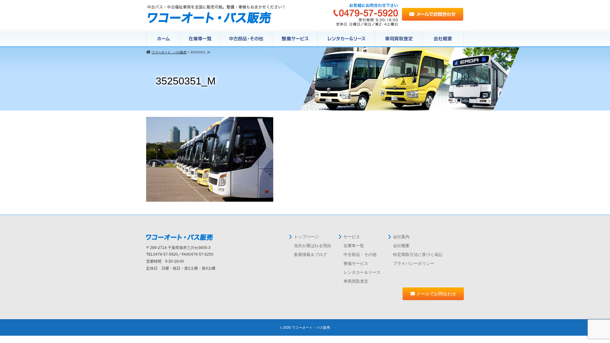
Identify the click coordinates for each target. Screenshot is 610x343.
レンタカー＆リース (346, 38)
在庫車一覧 (200, 38)
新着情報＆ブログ (310, 254)
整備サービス (295, 38)
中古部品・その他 (359, 254)
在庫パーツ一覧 (246, 38)
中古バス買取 (398, 38)
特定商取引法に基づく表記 (418, 254)
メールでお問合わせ (435, 293)
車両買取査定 (355, 281)
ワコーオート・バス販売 (311, 327)
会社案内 (401, 236)
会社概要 (443, 38)
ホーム (163, 38)
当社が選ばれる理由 (312, 245)
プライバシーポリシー (413, 263)
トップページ (306, 236)
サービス (351, 236)
